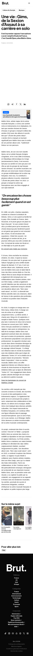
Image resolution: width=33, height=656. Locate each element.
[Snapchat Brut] (16, 633)
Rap (3, 550)
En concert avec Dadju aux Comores (14, 249)
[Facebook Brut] (20, 633)
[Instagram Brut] (9, 633)
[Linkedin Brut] (27, 633)
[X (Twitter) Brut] (24, 633)
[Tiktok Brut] (5, 633)
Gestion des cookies (16, 651)
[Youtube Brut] (13, 633)
